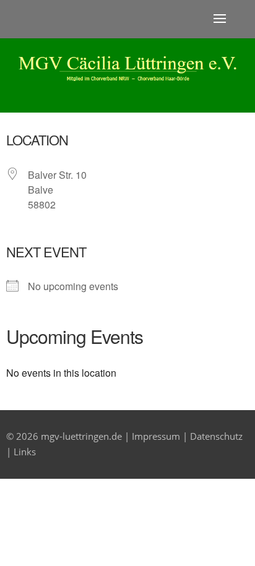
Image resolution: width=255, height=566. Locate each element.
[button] (220, 19)
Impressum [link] (156, 436)
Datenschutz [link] (216, 436)
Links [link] (25, 451)
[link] (127, 77)
